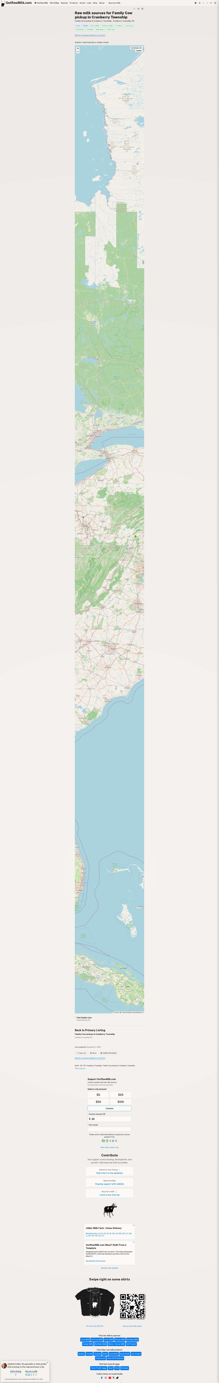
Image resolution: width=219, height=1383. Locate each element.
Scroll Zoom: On (136, 48)
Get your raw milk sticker (132, 1326)
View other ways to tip (110, 1147)
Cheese (97, 1354)
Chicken (124, 1368)
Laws (89, 3)
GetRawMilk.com (138, 1012)
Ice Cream (136, 1354)
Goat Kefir (125, 1354)
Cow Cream (129, 26)
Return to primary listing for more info (90, 35)
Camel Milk (88, 1344)
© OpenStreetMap (125, 1012)
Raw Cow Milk (94, 26)
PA (84, 1066)
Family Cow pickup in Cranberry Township (93, 21)
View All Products (115, 1358)
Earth (77, 1066)
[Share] (138, 8)
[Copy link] (134, 8)
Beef (110, 1368)
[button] (83, 517)
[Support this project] (199, 3)
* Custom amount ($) (96, 1114)
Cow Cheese (80, 29)
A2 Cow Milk (96, 1339)
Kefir (105, 1354)
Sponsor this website (109, 1268)
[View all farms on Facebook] (101, 1378)
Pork (117, 1368)
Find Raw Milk (42, 3)
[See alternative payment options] (113, 1140)
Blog (95, 3)
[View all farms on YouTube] (110, 1378)
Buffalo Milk (100, 1344)
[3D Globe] (195, 3)
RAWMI (85, 26)
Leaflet (117, 1012)
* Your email (93, 1125)
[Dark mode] (203, 3)
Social (82, 3)
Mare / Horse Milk (116, 1344)
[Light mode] (211, 3)
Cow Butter (119, 26)
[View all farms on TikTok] (117, 1378)
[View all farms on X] (113, 1377)
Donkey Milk (132, 1339)
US (81, 1066)
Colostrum (100, 1358)
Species (64, 3)
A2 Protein (111, 29)
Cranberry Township (94, 1066)
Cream (89, 1354)
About (101, 3)
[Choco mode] (207, 3)
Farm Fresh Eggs (99, 1368)
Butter (81, 1354)
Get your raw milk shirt (94, 1326)
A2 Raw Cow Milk (107, 26)
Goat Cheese (100, 29)
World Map (54, 3)
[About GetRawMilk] (4, 1365)
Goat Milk (108, 1339)
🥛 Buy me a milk (113, 3)
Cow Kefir (90, 29)
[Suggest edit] (142, 8)
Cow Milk (85, 1339)
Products (74, 3)
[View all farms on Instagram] (106, 1378)
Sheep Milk (120, 1339)
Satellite (139, 51)
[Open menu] (215, 3)
